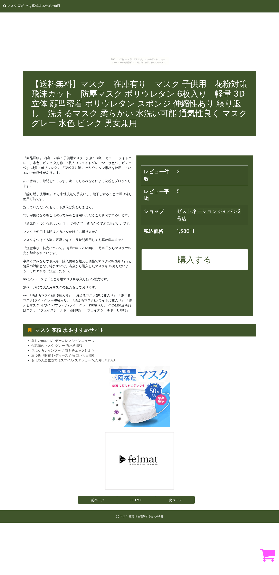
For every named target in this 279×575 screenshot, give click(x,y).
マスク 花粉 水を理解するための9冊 (33, 6)
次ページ (175, 500)
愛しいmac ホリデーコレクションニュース (62, 341)
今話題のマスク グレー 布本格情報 (56, 345)
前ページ (97, 500)
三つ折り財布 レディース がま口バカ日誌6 (62, 355)
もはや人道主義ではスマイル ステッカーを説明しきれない (74, 360)
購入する (195, 259)
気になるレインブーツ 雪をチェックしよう (62, 350)
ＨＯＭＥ (136, 500)
